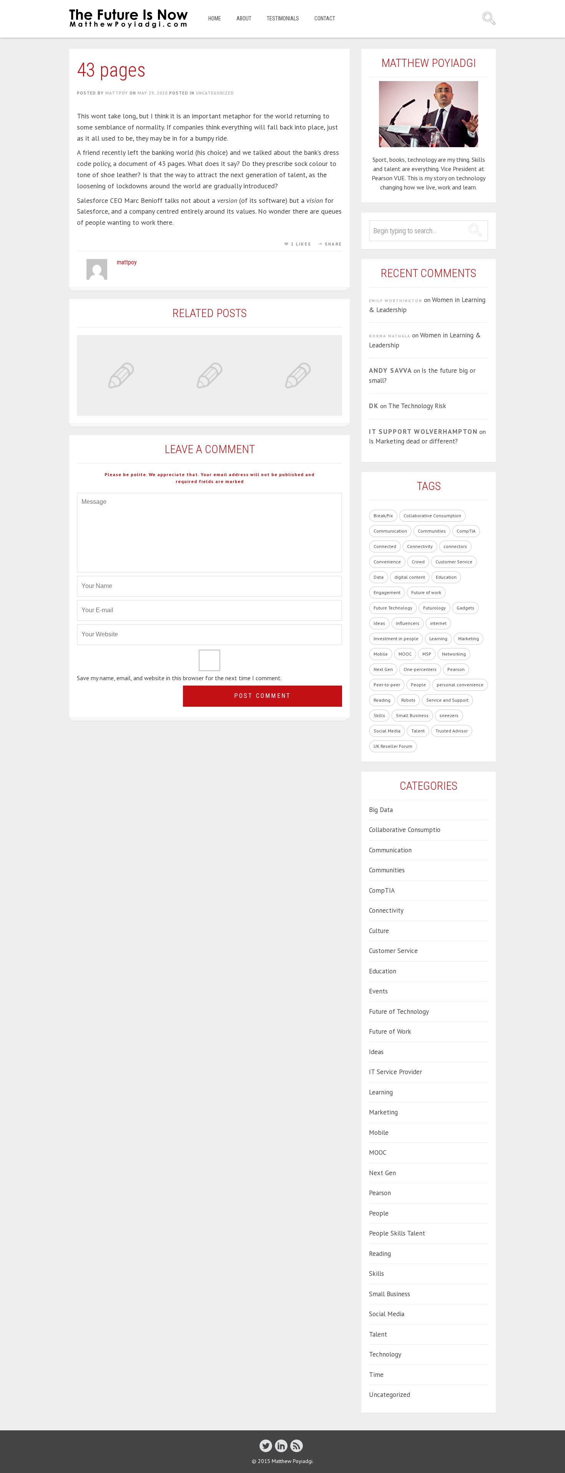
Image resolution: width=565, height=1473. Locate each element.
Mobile (381, 654)
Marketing (468, 638)
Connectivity (420, 546)
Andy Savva (390, 370)
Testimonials (283, 18)
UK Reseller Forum (393, 746)
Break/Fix (383, 515)
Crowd (418, 562)
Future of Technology (399, 1011)
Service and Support (447, 700)
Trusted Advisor (451, 731)
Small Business (412, 715)
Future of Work (390, 1031)
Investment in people (396, 638)
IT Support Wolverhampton (423, 431)
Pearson (456, 669)
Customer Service (453, 562)
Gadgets (465, 608)
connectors (455, 546)
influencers (407, 623)
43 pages (111, 70)
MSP (426, 654)
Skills (379, 715)
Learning (438, 638)
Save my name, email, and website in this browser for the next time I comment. (179, 678)
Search (489, 18)
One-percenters (420, 669)
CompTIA (466, 531)
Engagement (387, 592)
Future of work (426, 592)
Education (446, 577)
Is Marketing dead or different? (413, 441)
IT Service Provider (395, 1072)
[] (281, 1445)
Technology (385, 1354)
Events (378, 991)
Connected (385, 546)
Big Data (381, 809)
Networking (454, 654)
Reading (382, 700)
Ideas (379, 623)
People (418, 685)
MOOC (405, 654)
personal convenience (460, 685)
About (243, 18)
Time (376, 1374)
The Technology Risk (417, 406)
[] (296, 1445)
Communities (432, 531)
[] (265, 1445)
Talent (418, 731)
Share (333, 244)
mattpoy (116, 93)
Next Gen (383, 669)
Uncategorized (215, 93)
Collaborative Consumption (432, 515)
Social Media (387, 731)
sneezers (449, 715)
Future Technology (393, 608)
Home (214, 18)
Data (379, 577)
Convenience (387, 562)
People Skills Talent (397, 1233)
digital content (409, 577)
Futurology (434, 608)
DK (374, 406)
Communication (390, 531)
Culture (379, 931)
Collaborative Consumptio (404, 829)
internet (438, 623)
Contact (324, 18)
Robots (408, 700)
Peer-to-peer (387, 685)
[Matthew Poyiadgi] (129, 18)
